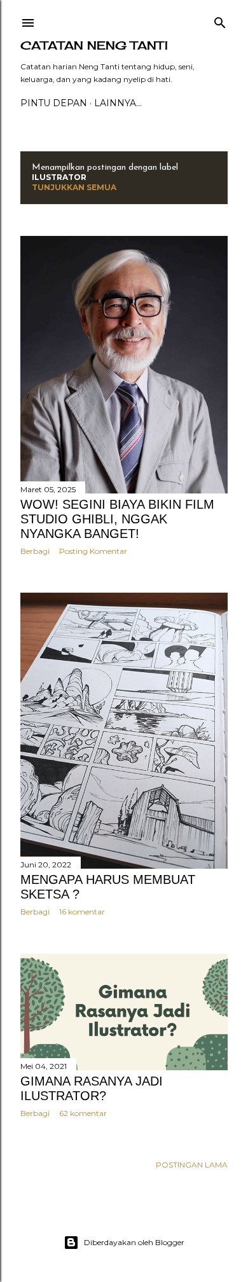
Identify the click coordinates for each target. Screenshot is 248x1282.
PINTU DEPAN (53, 103)
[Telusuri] (220, 20)
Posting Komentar (93, 551)
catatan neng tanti (94, 45)
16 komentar (82, 911)
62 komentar (83, 1113)
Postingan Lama (192, 1164)
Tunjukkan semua (74, 187)
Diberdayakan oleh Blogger (134, 1242)
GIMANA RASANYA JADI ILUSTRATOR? (91, 1088)
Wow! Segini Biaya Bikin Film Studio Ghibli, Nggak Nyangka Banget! (117, 519)
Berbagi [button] (35, 551)
